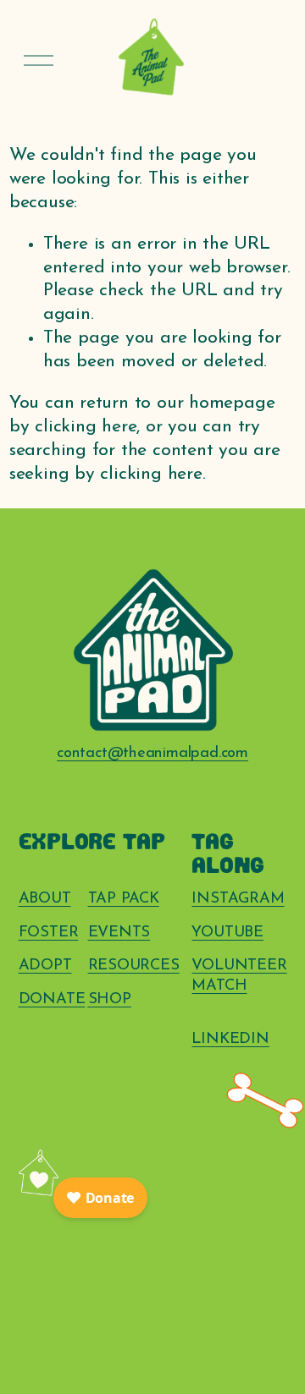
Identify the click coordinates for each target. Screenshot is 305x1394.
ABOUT (45, 899)
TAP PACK (123, 899)
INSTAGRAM (237, 899)
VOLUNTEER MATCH (238, 976)
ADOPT (45, 966)
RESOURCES (134, 966)
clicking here (85, 427)
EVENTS (119, 933)
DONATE (52, 999)
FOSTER (49, 933)
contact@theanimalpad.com (152, 753)
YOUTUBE (227, 933)
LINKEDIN (230, 1039)
